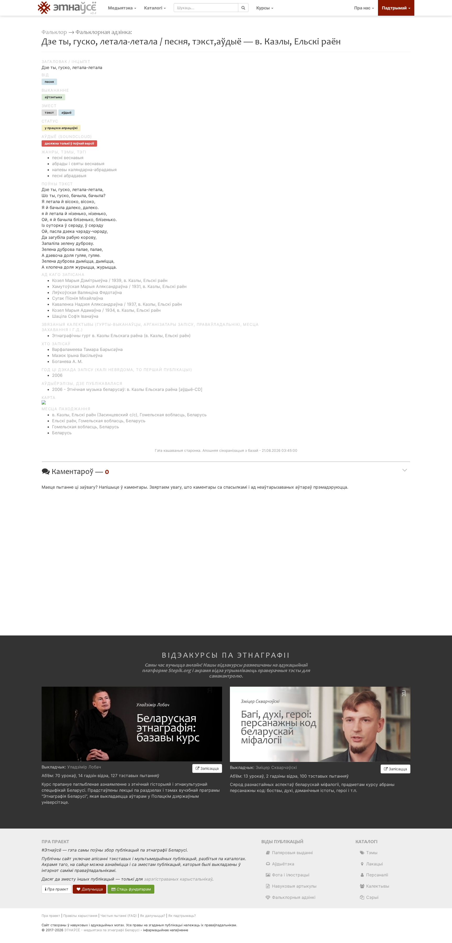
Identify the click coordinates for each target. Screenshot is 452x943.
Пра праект (57, 889)
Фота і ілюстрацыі (290, 874)
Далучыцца (92, 889)
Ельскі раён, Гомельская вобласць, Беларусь (98, 420)
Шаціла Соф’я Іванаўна (75, 316)
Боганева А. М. (67, 361)
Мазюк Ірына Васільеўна (77, 355)
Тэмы (371, 852)
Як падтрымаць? (182, 916)
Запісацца (209, 768)
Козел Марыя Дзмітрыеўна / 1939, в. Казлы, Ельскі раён (109, 280)
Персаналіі (376, 874)
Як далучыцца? (152, 916)
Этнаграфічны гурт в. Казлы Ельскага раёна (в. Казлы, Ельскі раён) (121, 335)
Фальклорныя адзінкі (293, 897)
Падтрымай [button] (395, 7)
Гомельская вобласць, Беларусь (85, 426)
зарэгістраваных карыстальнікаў (178, 879)
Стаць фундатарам (133, 889)
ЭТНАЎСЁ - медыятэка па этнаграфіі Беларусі (101, 930)
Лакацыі (374, 863)
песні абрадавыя (69, 175)
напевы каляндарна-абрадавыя (84, 169)
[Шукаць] (243, 7)
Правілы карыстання (80, 916)
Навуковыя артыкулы (294, 886)
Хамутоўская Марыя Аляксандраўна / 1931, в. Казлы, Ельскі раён (119, 286)
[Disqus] (226, 558)
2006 (57, 375)
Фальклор (54, 32)
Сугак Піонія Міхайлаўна (77, 298)
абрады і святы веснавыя (78, 163)
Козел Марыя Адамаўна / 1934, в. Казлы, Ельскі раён (106, 310)
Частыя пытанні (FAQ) (118, 916)
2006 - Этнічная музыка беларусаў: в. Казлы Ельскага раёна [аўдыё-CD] (127, 389)
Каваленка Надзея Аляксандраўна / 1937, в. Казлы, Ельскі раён (117, 304)
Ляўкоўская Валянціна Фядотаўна (87, 292)
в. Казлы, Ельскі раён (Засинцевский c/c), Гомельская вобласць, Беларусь (129, 414)
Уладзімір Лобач (84, 767)
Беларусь (62, 432)
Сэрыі (371, 897)
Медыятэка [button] (121, 7)
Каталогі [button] (153, 7)
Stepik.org (179, 670)
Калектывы (377, 886)
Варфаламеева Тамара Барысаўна (87, 349)
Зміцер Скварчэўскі (276, 767)
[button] (264, 8)
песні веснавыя (67, 157)
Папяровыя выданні (292, 852)
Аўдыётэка (282, 863)
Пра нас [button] (362, 7)
